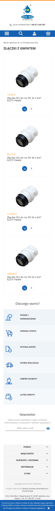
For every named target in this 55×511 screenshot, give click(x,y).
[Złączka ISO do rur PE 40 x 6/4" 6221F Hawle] (27, 136)
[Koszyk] (48, 33)
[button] (7, 33)
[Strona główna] (27, 11)
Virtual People (27, 491)
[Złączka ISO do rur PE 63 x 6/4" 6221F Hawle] (27, 256)
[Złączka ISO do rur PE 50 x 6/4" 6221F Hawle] (27, 196)
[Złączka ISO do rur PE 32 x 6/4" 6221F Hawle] (27, 77)
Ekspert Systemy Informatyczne (35, 488)
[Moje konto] (34, 33)
